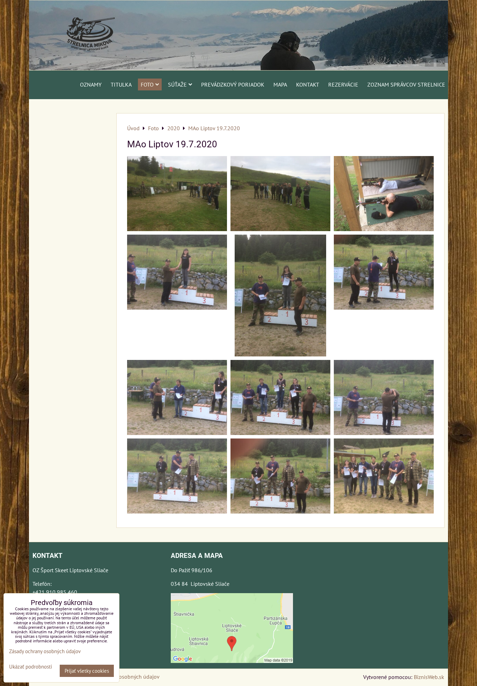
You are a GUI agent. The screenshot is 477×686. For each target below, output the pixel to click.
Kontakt (307, 84)
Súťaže (177, 84)
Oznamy (91, 84)
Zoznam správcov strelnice (406, 84)
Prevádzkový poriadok (232, 84)
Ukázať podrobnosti (30, 667)
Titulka (121, 84)
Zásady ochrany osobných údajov (120, 676)
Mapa (280, 84)
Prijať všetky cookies (87, 670)
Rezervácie (343, 84)
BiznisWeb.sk (429, 676)
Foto (147, 84)
